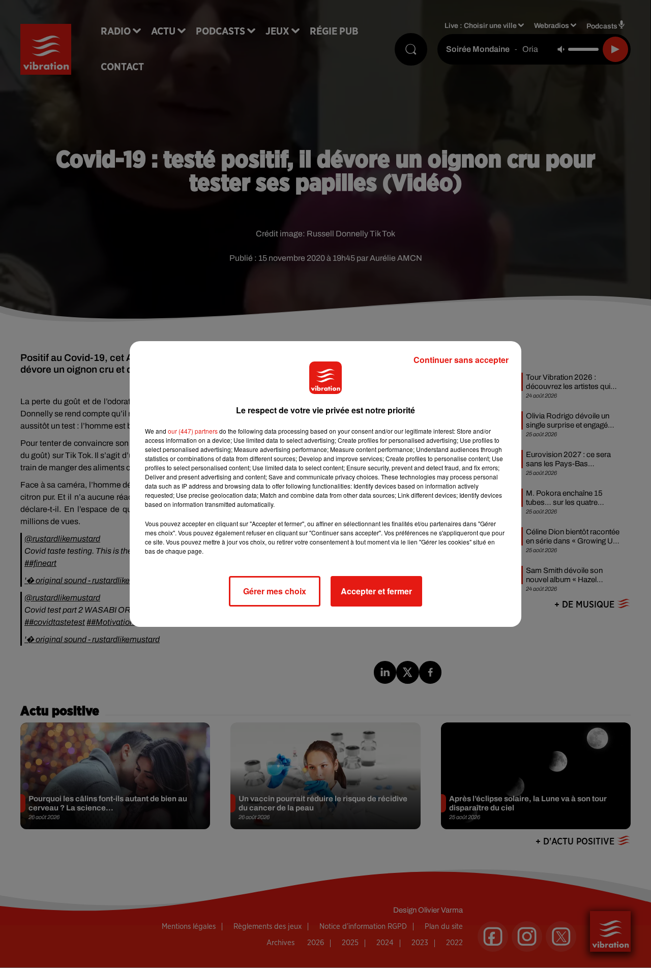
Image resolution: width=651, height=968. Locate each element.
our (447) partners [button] (193, 431)
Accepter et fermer (376, 591)
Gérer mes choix (274, 591)
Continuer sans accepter (461, 360)
